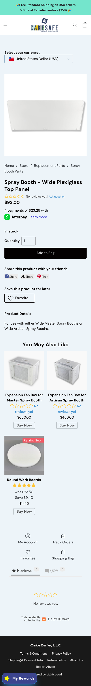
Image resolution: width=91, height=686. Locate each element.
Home (9, 165)
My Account (28, 542)
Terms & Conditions (33, 653)
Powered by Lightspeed (45, 674)
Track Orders (63, 542)
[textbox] (35, 58)
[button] (45, 25)
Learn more (38, 217)
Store (24, 165)
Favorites (28, 558)
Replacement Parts (49, 165)
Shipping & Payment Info (25, 660)
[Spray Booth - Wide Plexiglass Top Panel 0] (45, 115)
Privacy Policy (61, 653)
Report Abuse (45, 667)
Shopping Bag (63, 558)
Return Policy (56, 660)
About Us (76, 660)
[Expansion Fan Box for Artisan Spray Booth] (67, 370)
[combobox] (38, 59)
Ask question (57, 196)
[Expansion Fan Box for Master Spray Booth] (24, 370)
